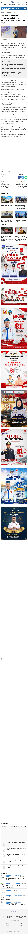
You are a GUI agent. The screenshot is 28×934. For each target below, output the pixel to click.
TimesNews (8, 876)
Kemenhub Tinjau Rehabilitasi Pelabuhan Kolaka (20, 220)
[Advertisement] (14, 152)
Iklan (20, 914)
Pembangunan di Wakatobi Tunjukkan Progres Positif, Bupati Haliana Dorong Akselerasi (21, 184)
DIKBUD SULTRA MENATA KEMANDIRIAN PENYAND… (15, 898)
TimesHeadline (14, 875)
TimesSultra (13, 876)
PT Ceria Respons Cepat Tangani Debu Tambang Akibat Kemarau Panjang (7, 205)
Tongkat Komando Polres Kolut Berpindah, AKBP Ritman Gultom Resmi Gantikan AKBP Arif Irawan (6, 184)
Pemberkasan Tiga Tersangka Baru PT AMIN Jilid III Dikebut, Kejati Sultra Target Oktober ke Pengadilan (7, 237)
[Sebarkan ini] (19, 177)
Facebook (8, 923)
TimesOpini (8, 875)
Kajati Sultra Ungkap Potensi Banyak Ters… (16, 843)
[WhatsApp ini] (25, 177)
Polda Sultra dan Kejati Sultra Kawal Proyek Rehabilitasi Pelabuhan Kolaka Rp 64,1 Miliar (20, 206)
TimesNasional (9, 882)
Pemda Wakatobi (13, 169)
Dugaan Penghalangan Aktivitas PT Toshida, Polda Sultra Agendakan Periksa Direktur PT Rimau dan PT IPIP (6, 221)
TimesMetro (20, 875)
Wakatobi (8, 171)
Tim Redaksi (7, 914)
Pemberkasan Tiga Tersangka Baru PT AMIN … (16, 860)
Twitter (21, 923)
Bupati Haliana (4, 169)
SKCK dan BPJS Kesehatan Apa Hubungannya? (13, 886)
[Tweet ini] (22, 177)
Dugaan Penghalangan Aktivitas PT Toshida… (16, 855)
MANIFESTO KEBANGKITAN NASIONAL (15, 892)
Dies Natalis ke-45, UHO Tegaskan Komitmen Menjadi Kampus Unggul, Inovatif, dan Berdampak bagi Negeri (21, 237)
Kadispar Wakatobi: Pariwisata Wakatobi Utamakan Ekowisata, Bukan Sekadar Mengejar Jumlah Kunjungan (13, 74)
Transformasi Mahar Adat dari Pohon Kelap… (15, 878)
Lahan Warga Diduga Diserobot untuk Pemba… (16, 866)
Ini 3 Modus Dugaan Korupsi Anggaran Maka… (16, 849)
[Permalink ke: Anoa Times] (2, 23)
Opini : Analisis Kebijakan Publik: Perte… (16, 905)
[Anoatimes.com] (14, 2)
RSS (21, 925)
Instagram (8, 925)
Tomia (2, 171)
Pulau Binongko (22, 169)
